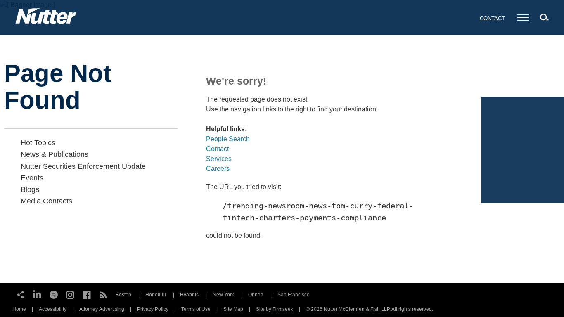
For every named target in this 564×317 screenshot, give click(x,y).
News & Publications (54, 154)
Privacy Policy (152, 309)
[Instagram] (70, 294)
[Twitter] (53, 294)
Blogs (30, 189)
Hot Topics (38, 143)
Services (219, 158)
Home (19, 309)
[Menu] (523, 17)
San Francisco (293, 295)
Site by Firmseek (274, 309)
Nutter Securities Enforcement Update (83, 166)
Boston (123, 295)
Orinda (255, 295)
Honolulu (155, 295)
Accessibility (52, 309)
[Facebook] (86, 294)
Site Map (233, 309)
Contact (492, 18)
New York (223, 295)
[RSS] (103, 294)
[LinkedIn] (37, 294)
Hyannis (189, 295)
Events (32, 178)
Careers (218, 168)
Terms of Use (196, 309)
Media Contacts (46, 201)
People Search (228, 138)
